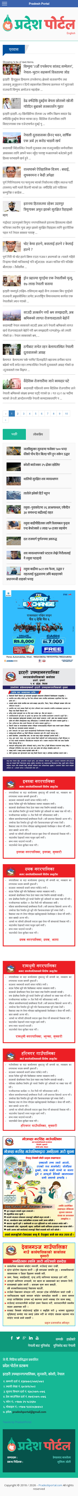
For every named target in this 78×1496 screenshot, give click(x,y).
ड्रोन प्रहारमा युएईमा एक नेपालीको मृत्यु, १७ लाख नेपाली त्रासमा (48, 281)
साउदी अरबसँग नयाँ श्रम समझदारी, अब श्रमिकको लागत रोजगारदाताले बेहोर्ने (48, 315)
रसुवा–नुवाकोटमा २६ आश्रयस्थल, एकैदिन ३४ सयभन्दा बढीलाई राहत (47, 510)
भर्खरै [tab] (14, 434)
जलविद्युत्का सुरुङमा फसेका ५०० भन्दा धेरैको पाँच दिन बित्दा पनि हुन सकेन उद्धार (47, 452)
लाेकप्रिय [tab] (38, 434)
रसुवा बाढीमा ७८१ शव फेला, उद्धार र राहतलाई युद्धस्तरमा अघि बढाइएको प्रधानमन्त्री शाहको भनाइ (35, 574)
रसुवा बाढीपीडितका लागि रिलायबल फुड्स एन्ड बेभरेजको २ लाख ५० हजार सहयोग (47, 526)
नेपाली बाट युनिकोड (39, 1346)
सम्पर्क (59, 1339)
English (71, 33)
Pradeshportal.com (50, 1485)
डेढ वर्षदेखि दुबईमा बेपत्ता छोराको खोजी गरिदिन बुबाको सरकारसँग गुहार (48, 104)
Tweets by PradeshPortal (17, 1422)
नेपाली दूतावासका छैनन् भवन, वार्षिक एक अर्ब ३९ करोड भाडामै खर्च (47, 138)
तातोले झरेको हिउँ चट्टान (37, 493)
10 (66, 413)
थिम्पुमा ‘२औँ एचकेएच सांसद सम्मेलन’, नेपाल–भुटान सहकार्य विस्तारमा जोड (48, 69)
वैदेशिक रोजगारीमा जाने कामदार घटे (46, 381)
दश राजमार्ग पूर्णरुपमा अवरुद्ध (40, 539)
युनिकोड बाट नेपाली (64, 1346)
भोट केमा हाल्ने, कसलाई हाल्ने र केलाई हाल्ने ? (48, 247)
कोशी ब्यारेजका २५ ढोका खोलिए (42, 465)
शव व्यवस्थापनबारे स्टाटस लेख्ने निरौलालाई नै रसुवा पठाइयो (47, 556)
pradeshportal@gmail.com (29, 1412)
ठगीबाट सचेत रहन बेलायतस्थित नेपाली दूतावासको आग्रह (48, 350)
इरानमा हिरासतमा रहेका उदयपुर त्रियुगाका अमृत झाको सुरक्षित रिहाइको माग (37, 209)
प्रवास (14, 49)
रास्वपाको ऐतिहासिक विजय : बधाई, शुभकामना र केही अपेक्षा (46, 172)
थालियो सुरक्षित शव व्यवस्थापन (41, 479)
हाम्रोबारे (71, 1339)
